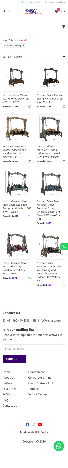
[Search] (4, 11)
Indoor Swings (37, 394)
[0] (56, 11)
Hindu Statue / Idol (40, 383)
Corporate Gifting (40, 377)
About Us (9, 377)
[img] (9, 11)
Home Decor (36, 372)
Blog (6, 400)
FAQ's (6, 394)
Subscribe (14, 359)
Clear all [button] (22, 40)
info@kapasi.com (57, 2)
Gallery (7, 383)
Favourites (9, 389)
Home (7, 372)
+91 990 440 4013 (34, 2)
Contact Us (10, 405)
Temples (33, 389)
